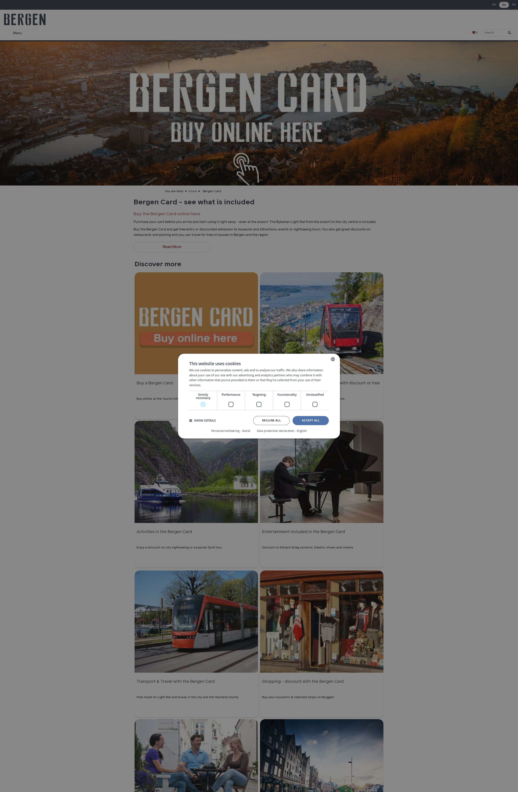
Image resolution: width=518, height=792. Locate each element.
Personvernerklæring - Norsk (230, 431)
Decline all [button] (271, 420)
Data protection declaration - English (282, 431)
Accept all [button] (311, 420)
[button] (202, 420)
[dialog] (259, 396)
